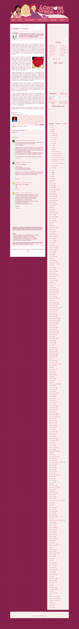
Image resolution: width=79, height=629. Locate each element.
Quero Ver (62, 55)
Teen (50, 585)
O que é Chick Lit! (29, 20)
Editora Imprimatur (53, 302)
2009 (51, 174)
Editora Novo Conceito (54, 320)
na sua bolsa (52, 489)
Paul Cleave (51, 509)
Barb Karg (51, 211)
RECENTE (51, 123)
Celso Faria (16, 114)
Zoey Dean (51, 607)
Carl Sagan (51, 238)
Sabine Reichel (52, 549)
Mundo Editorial (52, 485)
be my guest (51, 214)
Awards (51, 207)
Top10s (50, 591)
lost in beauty (52, 458)
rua (50, 547)
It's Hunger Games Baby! (56, 153)
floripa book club (53, 353)
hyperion (51, 376)
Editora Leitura (52, 311)
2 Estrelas (51, 180)
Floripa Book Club (58, 116)
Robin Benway (52, 540)
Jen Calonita (51, 391)
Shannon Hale (52, 562)
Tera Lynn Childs (52, 587)
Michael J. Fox (52, 482)
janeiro (53, 167)
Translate (52, 99)
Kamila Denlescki (52, 413)
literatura (51, 449)
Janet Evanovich (52, 387)
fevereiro (53, 165)
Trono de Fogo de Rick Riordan (57, 163)
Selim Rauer (51, 556)
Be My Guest (63, 51)
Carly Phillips (52, 240)
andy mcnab (51, 198)
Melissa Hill (51, 478)
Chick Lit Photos (64, 49)
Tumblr (62, 36)
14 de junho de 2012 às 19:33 (26, 192)
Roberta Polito (52, 538)
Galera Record (52, 354)
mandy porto (52, 465)
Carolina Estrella (53, 247)
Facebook (53, 36)
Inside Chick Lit (52, 46)
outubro (53, 137)
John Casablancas (53, 405)
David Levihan (52, 267)
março (52, 149)
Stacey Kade (51, 573)
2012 (51, 131)
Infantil (51, 382)
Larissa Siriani (52, 427)
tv (49, 594)
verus (50, 602)
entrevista (51, 340)
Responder (17, 158)
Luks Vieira (17, 182)
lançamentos (52, 425)
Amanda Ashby (52, 193)
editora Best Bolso (53, 293)
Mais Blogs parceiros (58, 110)
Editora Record (52, 327)
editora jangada (52, 305)
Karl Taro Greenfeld (53, 416)
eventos (51, 345)
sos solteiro (52, 571)
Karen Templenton (53, 414)
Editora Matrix (52, 313)
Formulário (33, 237)
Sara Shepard (52, 551)
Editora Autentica (53, 289)
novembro (53, 135)
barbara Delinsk (52, 213)
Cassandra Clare (53, 249)
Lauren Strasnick (53, 438)
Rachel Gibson (52, 527)
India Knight (51, 380)
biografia (51, 225)
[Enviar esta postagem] (26, 114)
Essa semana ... (52, 51)
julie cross (51, 411)
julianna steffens (53, 409)
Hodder (51, 367)
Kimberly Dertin (52, 422)
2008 (51, 176)
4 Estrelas (51, 185)
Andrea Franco (52, 196)
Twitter (50, 36)
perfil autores (52, 514)
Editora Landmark (53, 309)
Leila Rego (51, 442)
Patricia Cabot (52, 507)
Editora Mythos (52, 316)
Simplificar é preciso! (55, 151)
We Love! (62, 45)
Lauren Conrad (52, 433)
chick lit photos (52, 256)
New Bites (51, 491)
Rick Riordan (52, 536)
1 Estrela (51, 178)
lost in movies (52, 460)
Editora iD (51, 300)
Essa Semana (51, 342)
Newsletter (59, 36)
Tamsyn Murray (52, 582)
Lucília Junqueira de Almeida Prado (56, 462)
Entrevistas (53, 20)
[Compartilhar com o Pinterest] (16, 132)
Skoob (66, 36)
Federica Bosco (52, 347)
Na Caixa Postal (52, 49)
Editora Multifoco (53, 314)
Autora (58, 29)
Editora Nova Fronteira (54, 318)
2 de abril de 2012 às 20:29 (25, 182)
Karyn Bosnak (52, 418)
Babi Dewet (51, 209)
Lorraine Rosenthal (53, 456)
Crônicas (62, 54)
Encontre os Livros (42, 20)
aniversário (51, 202)
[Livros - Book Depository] (52, 59)
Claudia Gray (52, 260)
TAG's (64, 123)
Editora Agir (51, 287)
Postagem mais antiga (37, 249)
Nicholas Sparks (52, 493)
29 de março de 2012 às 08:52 (28, 140)
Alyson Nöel (51, 191)
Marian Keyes (52, 467)
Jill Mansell (51, 398)
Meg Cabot (51, 476)
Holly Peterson (52, 369)
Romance (51, 542)
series (50, 560)
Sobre (20, 20)
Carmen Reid (52, 242)
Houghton (51, 371)
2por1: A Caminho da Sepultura (57, 157)
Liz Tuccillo (51, 454)
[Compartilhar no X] (14, 132)
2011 (51, 170)
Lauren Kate (51, 434)
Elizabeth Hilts (52, 334)
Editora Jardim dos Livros (54, 307)
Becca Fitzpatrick (53, 216)
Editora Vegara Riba (53, 333)
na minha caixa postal (53, 487)
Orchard (51, 502)
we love (51, 605)
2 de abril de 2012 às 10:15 (26, 162)
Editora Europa (52, 296)
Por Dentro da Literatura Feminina (56, 520)
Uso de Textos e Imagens (54, 598)
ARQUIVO (58, 123)
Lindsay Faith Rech (53, 447)
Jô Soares (51, 400)
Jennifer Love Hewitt (53, 393)
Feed (56, 36)
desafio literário (53, 271)
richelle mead (52, 534)
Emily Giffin (51, 336)
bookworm (51, 229)
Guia (50, 358)
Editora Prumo (52, 325)
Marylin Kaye (52, 469)
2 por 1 (50, 55)
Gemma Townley (52, 356)
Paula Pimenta (52, 513)
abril (52, 147)
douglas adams (52, 280)
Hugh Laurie (51, 373)
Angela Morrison (53, 200)
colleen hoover (52, 262)
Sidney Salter (52, 565)
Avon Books (51, 205)
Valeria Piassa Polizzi (53, 600)
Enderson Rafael (53, 338)
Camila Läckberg (52, 236)
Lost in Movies (63, 52)
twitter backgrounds (54, 596)
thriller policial (52, 589)
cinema (50, 258)
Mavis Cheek (51, 473)
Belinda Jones (52, 218)
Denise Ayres (52, 269)
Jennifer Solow (52, 394)
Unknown (17, 192)
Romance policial (53, 545)
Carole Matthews (53, 245)
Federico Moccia (52, 349)
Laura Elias (51, 429)
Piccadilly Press (52, 516)
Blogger (45, 615)
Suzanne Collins (52, 578)
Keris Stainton (52, 420)
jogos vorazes (52, 402)
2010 (51, 172)
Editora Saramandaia (53, 331)
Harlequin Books (52, 360)
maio (52, 145)
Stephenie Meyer (52, 574)
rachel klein (52, 531)
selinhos (51, 558)
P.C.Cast (51, 505)
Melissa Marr (52, 480)
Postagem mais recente (18, 249)
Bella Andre (51, 220)
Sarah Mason (52, 554)
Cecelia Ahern (52, 251)
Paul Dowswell (52, 511)
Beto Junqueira (52, 222)
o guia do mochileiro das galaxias (56, 500)
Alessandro (17, 162)
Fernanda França (53, 351)
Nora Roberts (52, 496)
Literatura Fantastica (53, 451)
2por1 (50, 182)
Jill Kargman (52, 396)
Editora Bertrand (53, 291)
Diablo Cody (51, 273)
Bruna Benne (52, 231)
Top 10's (51, 52)
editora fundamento (53, 298)
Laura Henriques (52, 431)
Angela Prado (18, 140)
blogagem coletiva (53, 227)
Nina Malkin (51, 494)
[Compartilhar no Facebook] (15, 132)
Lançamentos (63, 46)
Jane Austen (51, 385)
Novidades (62, 48)
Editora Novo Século (53, 322)
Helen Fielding (52, 365)
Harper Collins (52, 362)
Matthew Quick (52, 471)
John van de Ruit (52, 407)
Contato (62, 20)
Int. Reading (52, 54)
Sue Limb (51, 576)
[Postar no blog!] (13, 132)
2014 (51, 127)
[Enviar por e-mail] (12, 132)
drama (50, 282)
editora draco (52, 294)
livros (50, 453)
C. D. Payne (51, 233)
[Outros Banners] (63, 104)
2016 (51, 125)
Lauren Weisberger (53, 440)
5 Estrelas (51, 187)
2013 (51, 129)
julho (52, 141)
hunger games (52, 374)
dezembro (53, 133)
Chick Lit (51, 254)
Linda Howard (52, 445)
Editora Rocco (52, 329)
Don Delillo (51, 278)
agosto (53, 139)
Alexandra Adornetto (54, 189)
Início (13, 20)
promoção (51, 522)
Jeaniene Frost (52, 389)
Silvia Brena (51, 567)
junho (52, 143)
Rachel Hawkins (52, 529)
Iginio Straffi (52, 378)
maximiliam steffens (53, 474)
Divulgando (51, 276)
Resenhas (51, 45)
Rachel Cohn (52, 525)
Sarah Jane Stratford (54, 553)
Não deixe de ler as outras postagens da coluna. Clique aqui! (31, 37)
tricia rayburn (52, 593)
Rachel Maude (52, 533)
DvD (50, 285)
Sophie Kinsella (52, 569)
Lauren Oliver (52, 436)
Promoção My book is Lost (56, 155)
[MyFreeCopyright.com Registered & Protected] (52, 103)
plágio (50, 518)
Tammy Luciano (52, 580)
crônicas (25, 126)
